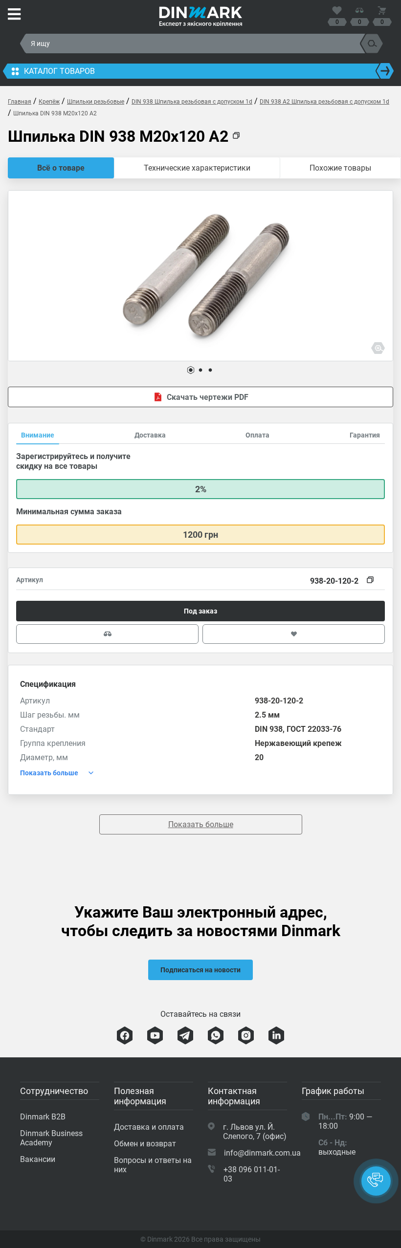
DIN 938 (269, 729)
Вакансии (37, 1159)
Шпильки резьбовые (95, 101)
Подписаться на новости (200, 970)
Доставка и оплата (149, 1127)
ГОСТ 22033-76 (314, 729)
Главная (19, 101)
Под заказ (200, 611)
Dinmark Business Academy (51, 1138)
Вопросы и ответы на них (153, 1165)
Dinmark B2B (43, 1116)
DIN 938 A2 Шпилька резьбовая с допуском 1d (324, 101)
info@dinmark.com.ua (262, 1153)
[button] (191, 370)
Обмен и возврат (145, 1143)
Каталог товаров (59, 71)
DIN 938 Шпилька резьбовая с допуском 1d (192, 101)
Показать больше (200, 824)
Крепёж (49, 101)
